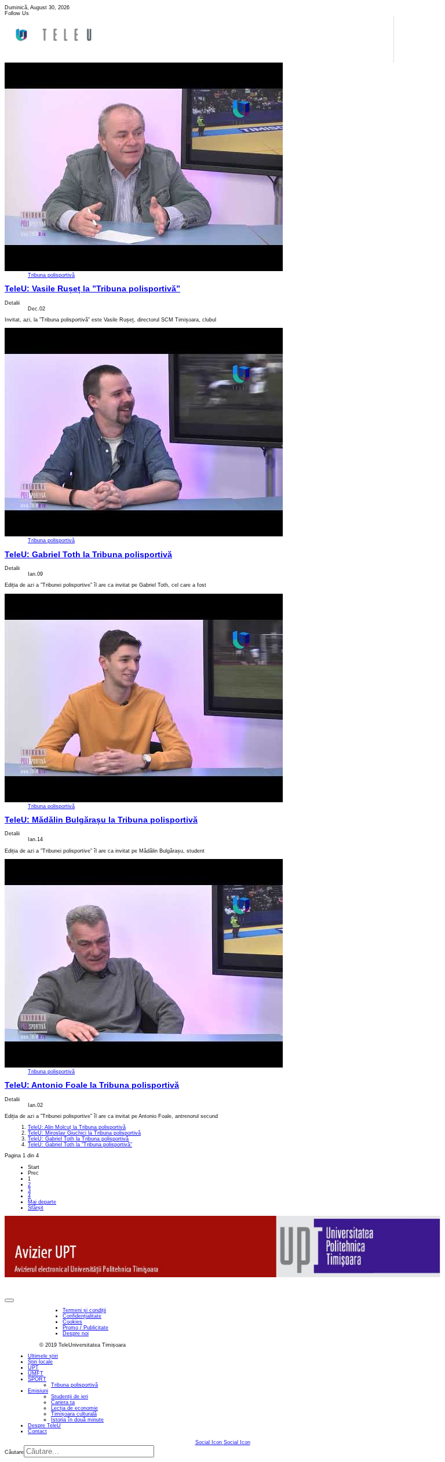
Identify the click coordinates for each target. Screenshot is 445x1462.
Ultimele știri (43, 1356)
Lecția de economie (74, 1408)
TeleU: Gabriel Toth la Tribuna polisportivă (88, 554)
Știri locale (40, 1362)
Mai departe (42, 1202)
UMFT (35, 1373)
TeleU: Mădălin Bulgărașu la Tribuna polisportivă (101, 820)
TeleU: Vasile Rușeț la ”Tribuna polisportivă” (92, 288)
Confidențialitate (82, 1316)
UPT (33, 1367)
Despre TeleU (44, 1425)
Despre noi (76, 1333)
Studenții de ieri (69, 1396)
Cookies (72, 1322)
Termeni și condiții (84, 1310)
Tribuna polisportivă (51, 275)
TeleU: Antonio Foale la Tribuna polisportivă (92, 1085)
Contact (37, 1431)
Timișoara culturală (74, 1414)
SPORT (37, 1379)
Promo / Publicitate (85, 1328)
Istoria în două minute (77, 1420)
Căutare (14, 1452)
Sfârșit (35, 1208)
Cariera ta (63, 1402)
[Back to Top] (9, 1300)
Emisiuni (38, 1391)
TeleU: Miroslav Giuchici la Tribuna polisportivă (84, 1133)
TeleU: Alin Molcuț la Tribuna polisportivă (77, 1127)
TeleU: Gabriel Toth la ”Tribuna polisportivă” (80, 1144)
